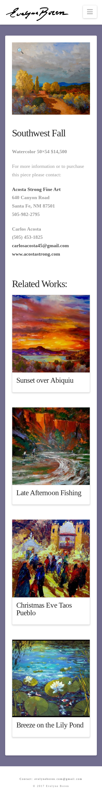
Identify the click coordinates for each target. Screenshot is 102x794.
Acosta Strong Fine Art (36, 189)
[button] (90, 11)
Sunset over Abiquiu (44, 380)
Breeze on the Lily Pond (50, 725)
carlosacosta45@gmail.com (40, 245)
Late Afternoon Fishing (49, 493)
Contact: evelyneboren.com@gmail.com (51, 778)
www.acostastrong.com (36, 254)
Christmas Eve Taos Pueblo (44, 609)
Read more (53, 364)
